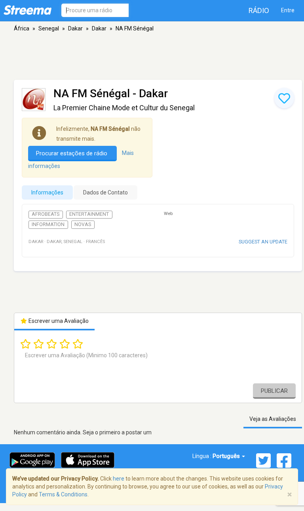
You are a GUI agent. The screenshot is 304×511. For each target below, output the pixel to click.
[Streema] (27, 10)
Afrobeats (45, 214)
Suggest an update (263, 242)
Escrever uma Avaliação (58, 321)
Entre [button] (287, 10)
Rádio (259, 10)
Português (227, 456)
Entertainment (89, 214)
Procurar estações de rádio (72, 153)
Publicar (274, 390)
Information (48, 224)
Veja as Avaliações (272, 419)
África (21, 28)
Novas (82, 224)
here (118, 478)
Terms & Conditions (63, 494)
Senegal (48, 28)
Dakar (75, 28)
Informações (47, 192)
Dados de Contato (105, 192)
